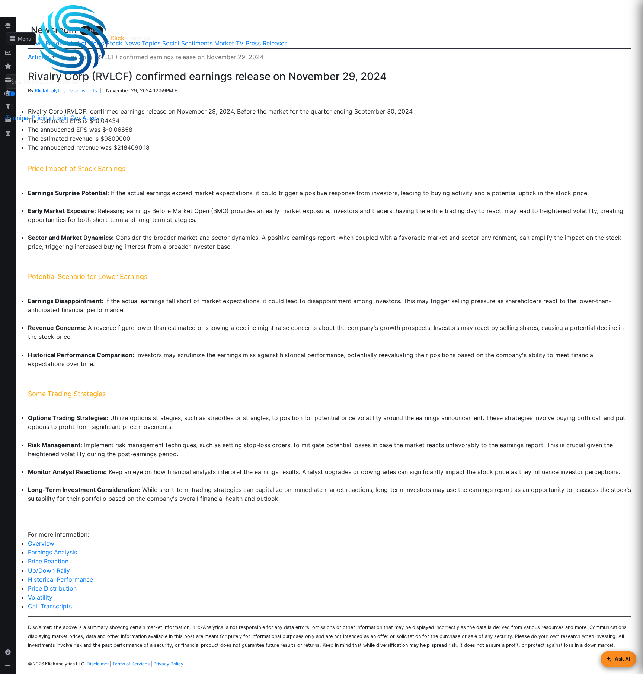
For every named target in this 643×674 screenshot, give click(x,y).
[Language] (12, 94)
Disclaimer (98, 664)
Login (60, 117)
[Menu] (12, 106)
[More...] (8, 665)
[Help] (8, 652)
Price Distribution (52, 588)
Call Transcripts (50, 606)
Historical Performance (60, 579)
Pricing (41, 117)
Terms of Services (131, 664)
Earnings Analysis (52, 552)
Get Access (86, 117)
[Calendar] (8, 133)
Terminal (18, 117)
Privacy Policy (168, 664)
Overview (41, 543)
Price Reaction (48, 561)
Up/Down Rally (49, 570)
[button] (21, 38)
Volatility (40, 597)
